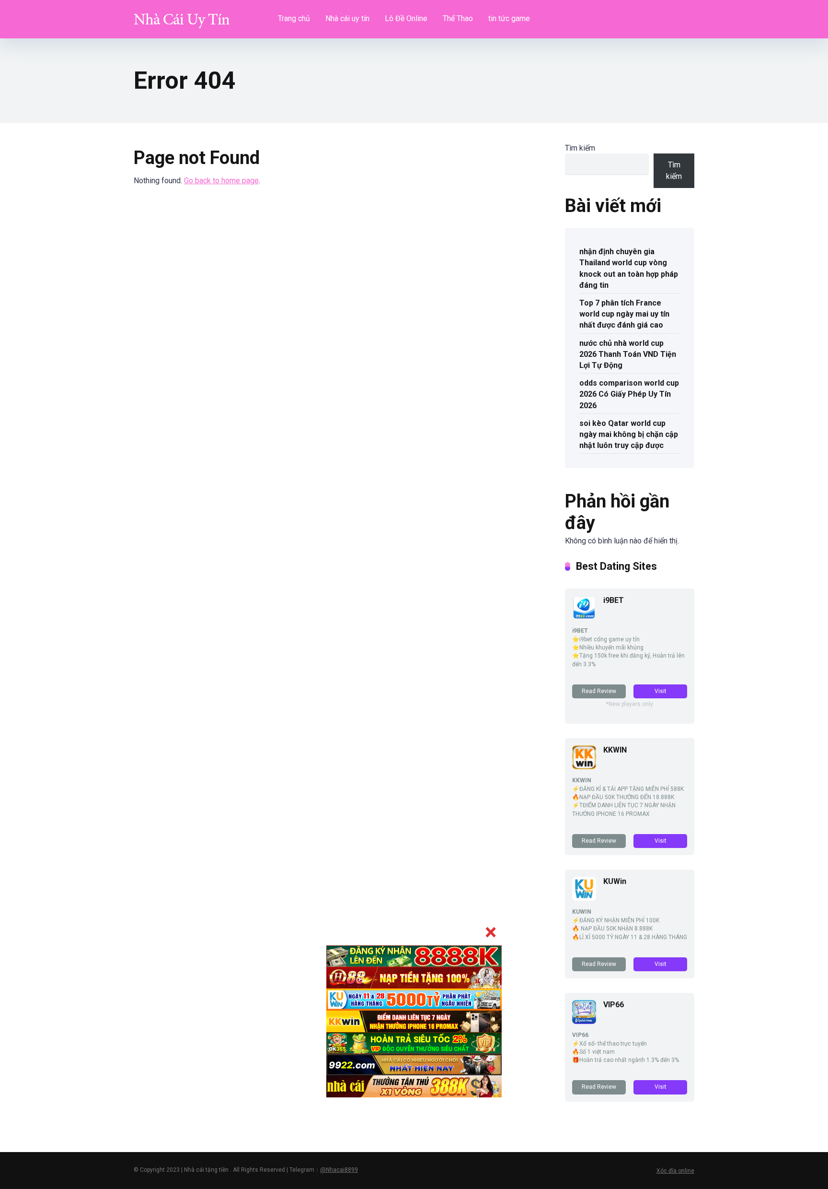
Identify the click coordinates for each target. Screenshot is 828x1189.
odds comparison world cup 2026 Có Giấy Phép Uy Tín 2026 (629, 394)
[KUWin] (584, 898)
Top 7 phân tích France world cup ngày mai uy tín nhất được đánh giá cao (624, 314)
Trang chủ (294, 18)
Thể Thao (458, 18)
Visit (661, 691)
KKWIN (615, 749)
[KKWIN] (584, 766)
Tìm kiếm (580, 148)
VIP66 (613, 1004)
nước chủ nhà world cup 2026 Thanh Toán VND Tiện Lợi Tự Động (627, 354)
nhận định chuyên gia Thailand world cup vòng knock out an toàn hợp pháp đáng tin (628, 268)
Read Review (599, 691)
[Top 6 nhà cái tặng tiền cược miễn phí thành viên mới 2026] (182, 15)
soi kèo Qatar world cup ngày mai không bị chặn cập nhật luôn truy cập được (628, 434)
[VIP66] (584, 1021)
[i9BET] (584, 617)
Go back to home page (221, 180)
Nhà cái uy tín (347, 18)
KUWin (614, 881)
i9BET (613, 600)
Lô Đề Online (406, 18)
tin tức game (509, 18)
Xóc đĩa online (675, 1170)
